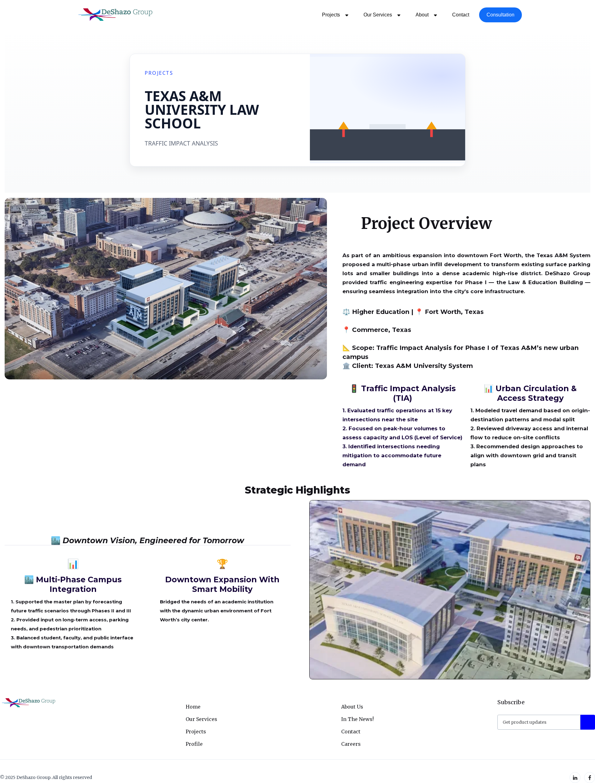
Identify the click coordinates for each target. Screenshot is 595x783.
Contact (460, 14)
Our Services (201, 719)
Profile (194, 744)
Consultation (500, 14)
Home (193, 707)
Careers (351, 744)
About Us (352, 707)
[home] (114, 15)
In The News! (357, 719)
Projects (196, 731)
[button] (334, 14)
